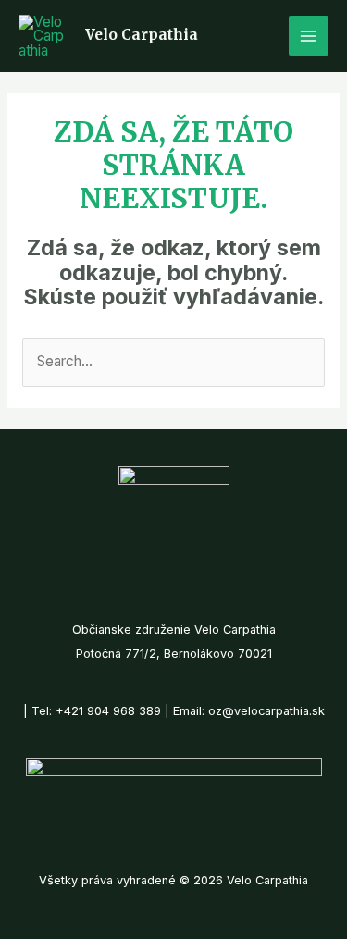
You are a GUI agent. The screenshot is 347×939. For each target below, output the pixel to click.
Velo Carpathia (141, 34)
